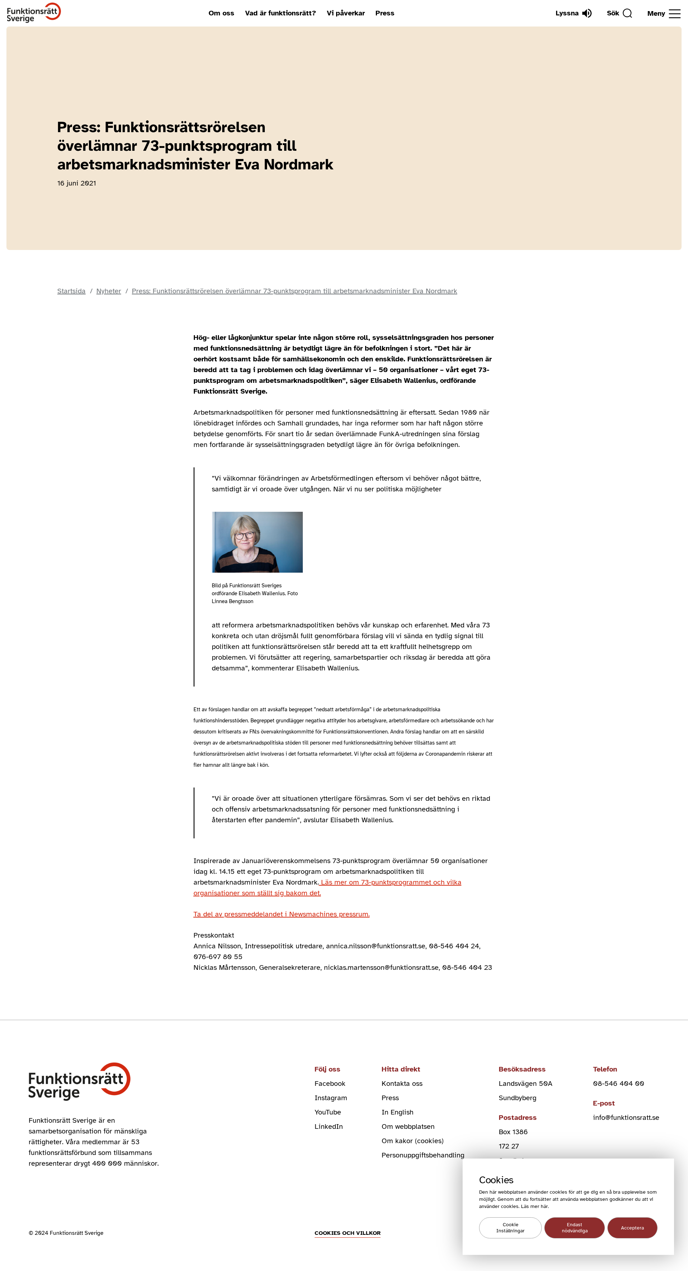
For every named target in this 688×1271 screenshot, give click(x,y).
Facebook (330, 1083)
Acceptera (632, 1228)
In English (398, 1112)
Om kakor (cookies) (413, 1140)
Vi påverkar (346, 13)
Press (385, 13)
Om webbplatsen (408, 1126)
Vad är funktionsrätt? (280, 13)
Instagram (331, 1097)
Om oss (221, 13)
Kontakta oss (402, 1083)
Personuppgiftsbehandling (423, 1155)
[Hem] (34, 13)
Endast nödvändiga (575, 1228)
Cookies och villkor (348, 1233)
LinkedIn (329, 1126)
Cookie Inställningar (510, 1228)
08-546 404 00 (618, 1083)
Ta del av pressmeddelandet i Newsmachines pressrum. (282, 914)
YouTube (328, 1112)
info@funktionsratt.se (626, 1117)
